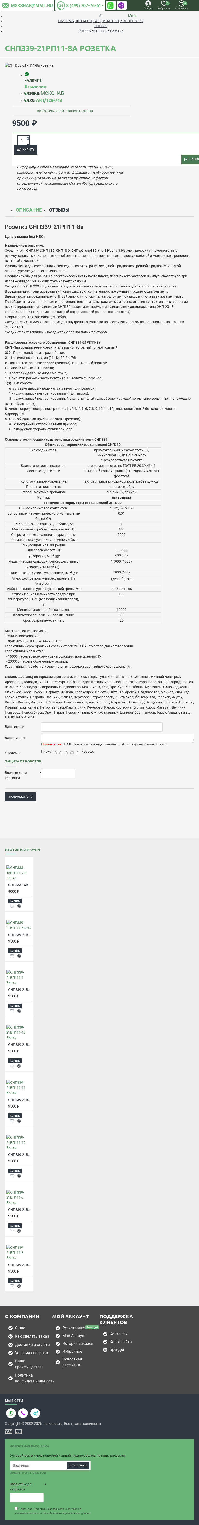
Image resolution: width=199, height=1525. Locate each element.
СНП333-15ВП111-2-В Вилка (20, 885)
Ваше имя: (13, 726)
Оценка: (11, 753)
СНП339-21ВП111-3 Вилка (20, 1265)
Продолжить (18, 796)
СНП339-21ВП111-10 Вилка (20, 1045)
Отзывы (59, 210)
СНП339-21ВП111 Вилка (20, 935)
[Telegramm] (35, 1413)
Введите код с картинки (16, 775)
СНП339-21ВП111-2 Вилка (20, 1210)
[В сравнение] (19, 906)
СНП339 (100, 26)
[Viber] (23, 1413)
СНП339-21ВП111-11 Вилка (20, 1100)
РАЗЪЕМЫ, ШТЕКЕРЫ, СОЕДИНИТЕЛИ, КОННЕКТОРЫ (100, 21)
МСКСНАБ (52, 93)
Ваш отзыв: (14, 738)
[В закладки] (12, 906)
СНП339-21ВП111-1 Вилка (20, 990)
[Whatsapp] (11, 1413)
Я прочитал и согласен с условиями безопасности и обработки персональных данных (53, 1511)
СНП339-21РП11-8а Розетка (100, 31)
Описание (29, 210)
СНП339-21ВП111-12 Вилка (20, 1155)
